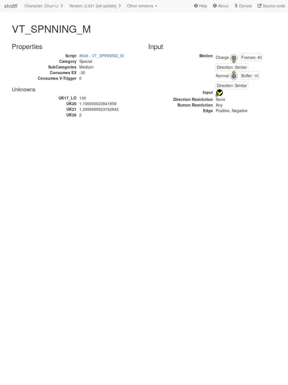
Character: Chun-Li (42, 5)
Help (202, 5)
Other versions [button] (140, 5)
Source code (273, 5)
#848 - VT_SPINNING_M (101, 55)
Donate (245, 5)
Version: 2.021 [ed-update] (93, 5)
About (222, 5)
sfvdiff (10, 5)
